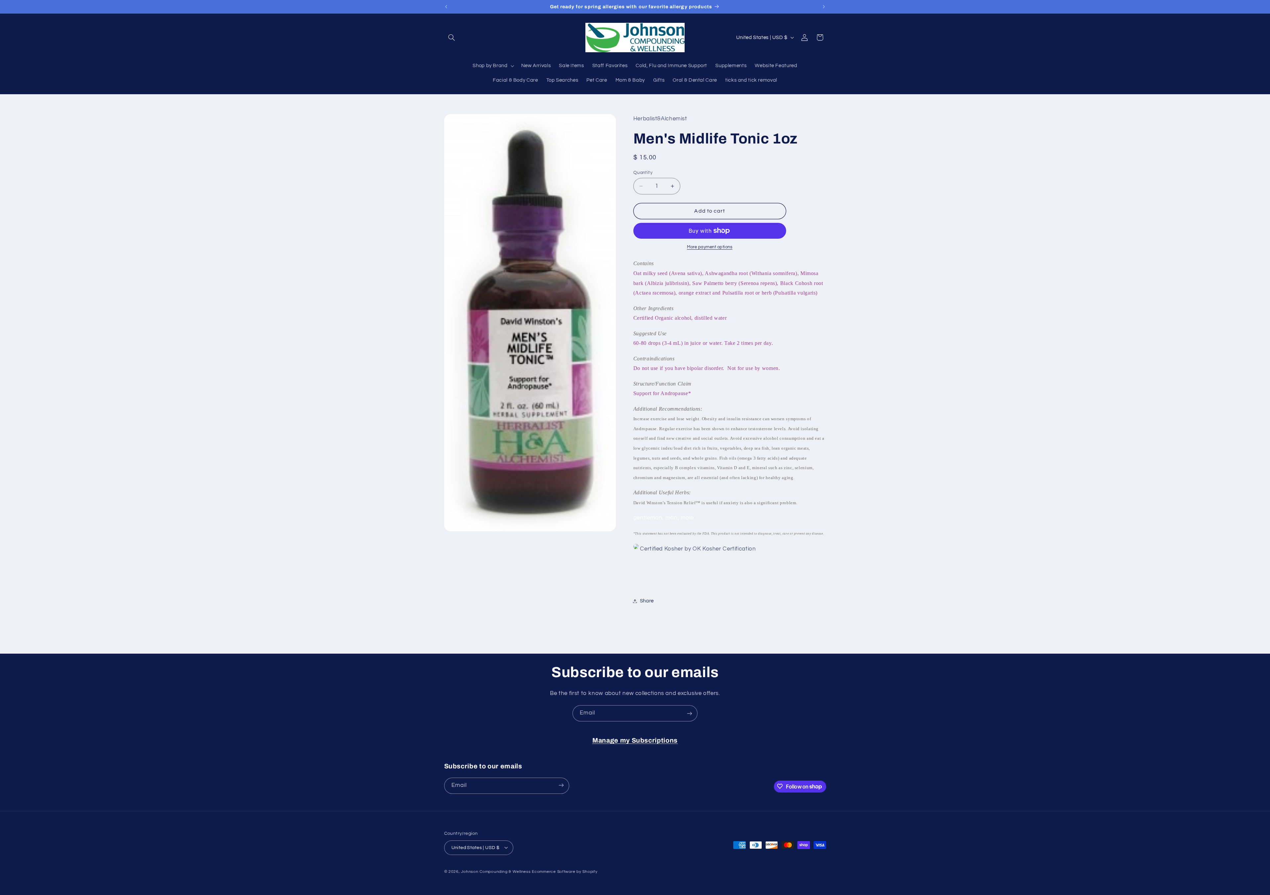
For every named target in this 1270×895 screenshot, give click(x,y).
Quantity (643, 172)
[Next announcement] (824, 6)
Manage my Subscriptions (635, 740)
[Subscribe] (689, 713)
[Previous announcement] (446, 6)
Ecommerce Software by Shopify (564, 871)
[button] (451, 37)
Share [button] (647, 600)
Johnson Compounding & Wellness (495, 871)
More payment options (710, 247)
